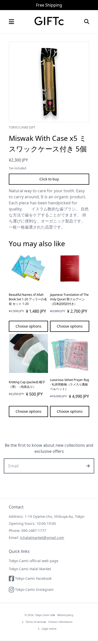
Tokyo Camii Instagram (34, 589)
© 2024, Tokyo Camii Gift (39, 615)
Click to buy (49, 179)
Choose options (28, 326)
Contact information (60, 622)
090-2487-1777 (33, 530)
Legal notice (49, 628)
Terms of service (35, 622)
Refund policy (65, 615)
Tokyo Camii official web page (33, 560)
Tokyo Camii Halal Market (30, 568)
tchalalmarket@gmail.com (42, 537)
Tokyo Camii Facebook (33, 578)
